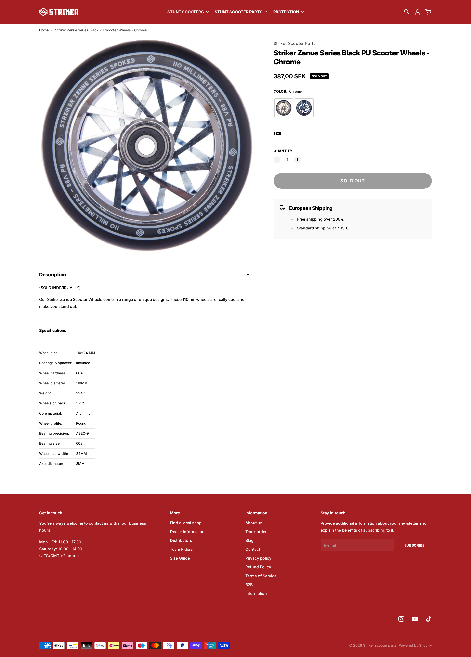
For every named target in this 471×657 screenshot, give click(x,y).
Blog (249, 540)
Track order (256, 531)
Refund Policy (258, 566)
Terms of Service (260, 575)
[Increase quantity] (297, 159)
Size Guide (180, 558)
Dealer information (187, 531)
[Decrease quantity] (277, 159)
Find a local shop (186, 522)
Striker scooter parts (380, 645)
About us (253, 522)
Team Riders (181, 549)
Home (44, 30)
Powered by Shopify (415, 645)
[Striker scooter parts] (58, 12)
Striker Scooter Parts (295, 43)
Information (256, 593)
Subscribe (414, 545)
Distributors (181, 540)
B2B (249, 584)
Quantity (283, 151)
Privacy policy (258, 558)
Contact (252, 549)
